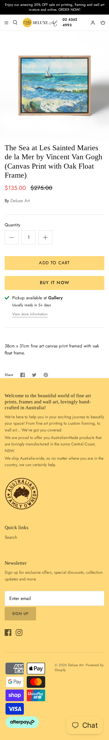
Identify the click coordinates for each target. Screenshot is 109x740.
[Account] (93, 22)
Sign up (20, 613)
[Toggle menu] (6, 22)
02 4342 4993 (69, 22)
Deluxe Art (20, 200)
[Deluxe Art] (40, 23)
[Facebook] (8, 632)
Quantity (12, 225)
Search (11, 537)
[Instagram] (19, 632)
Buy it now (54, 282)
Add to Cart (54, 263)
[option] (54, 85)
